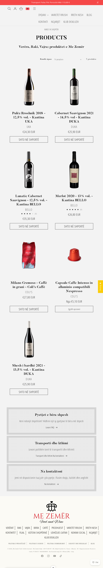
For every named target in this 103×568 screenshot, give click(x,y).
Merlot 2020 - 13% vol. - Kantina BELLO (74, 198)
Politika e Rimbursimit (56, 543)
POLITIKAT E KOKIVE (36, 543)
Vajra (27, 527)
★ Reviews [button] (100, 286)
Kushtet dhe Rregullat (78, 543)
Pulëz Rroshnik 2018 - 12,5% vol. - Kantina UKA (29, 117)
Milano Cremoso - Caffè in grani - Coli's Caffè (29, 285)
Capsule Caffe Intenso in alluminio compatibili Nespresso (74, 287)
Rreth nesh (91, 527)
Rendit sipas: (46, 59)
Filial (21, 532)
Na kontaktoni (50, 484)
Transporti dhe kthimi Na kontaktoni (50, 455)
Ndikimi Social (78, 532)
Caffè (45, 527)
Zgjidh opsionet (74, 309)
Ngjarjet (93, 532)
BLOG (93, 543)
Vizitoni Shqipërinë (37, 532)
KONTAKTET (11, 532)
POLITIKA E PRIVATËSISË (16, 543)
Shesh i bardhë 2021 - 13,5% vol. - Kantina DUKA (28, 370)
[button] (43, 15)
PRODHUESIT (57, 527)
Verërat (10, 527)
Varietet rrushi (74, 527)
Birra (36, 527)
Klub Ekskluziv (51, 537)
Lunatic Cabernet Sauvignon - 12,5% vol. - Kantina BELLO (28, 200)
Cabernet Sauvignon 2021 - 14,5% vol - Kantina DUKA (74, 117)
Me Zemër (16, 549)
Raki (19, 527)
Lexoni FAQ (50, 427)
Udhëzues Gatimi (59, 532)
